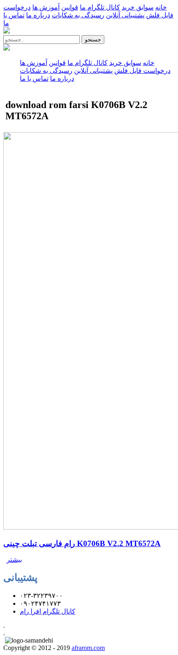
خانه (161, 7)
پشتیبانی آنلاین (125, 15)
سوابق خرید (138, 7)
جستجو (93, 39)
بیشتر (14, 559)
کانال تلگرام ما (100, 7)
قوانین (69, 7)
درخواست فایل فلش (142, 70)
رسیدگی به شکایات (78, 15)
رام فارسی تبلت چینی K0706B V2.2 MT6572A (82, 543)
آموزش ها (46, 7)
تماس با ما (34, 78)
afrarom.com (88, 647)
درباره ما (38, 15)
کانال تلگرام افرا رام (47, 611)
